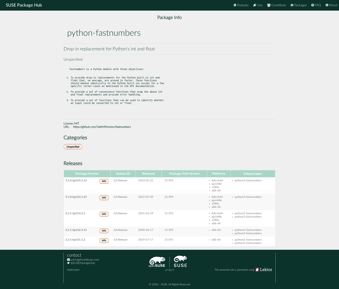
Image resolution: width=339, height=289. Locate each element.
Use (259, 5)
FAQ (317, 5)
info (104, 181)
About (332, 5)
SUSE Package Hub (24, 5)
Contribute (278, 5)
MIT (76, 123)
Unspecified (73, 146)
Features (242, 5)
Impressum (73, 269)
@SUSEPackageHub (82, 263)
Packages (300, 5)
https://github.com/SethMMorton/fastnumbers (102, 126)
